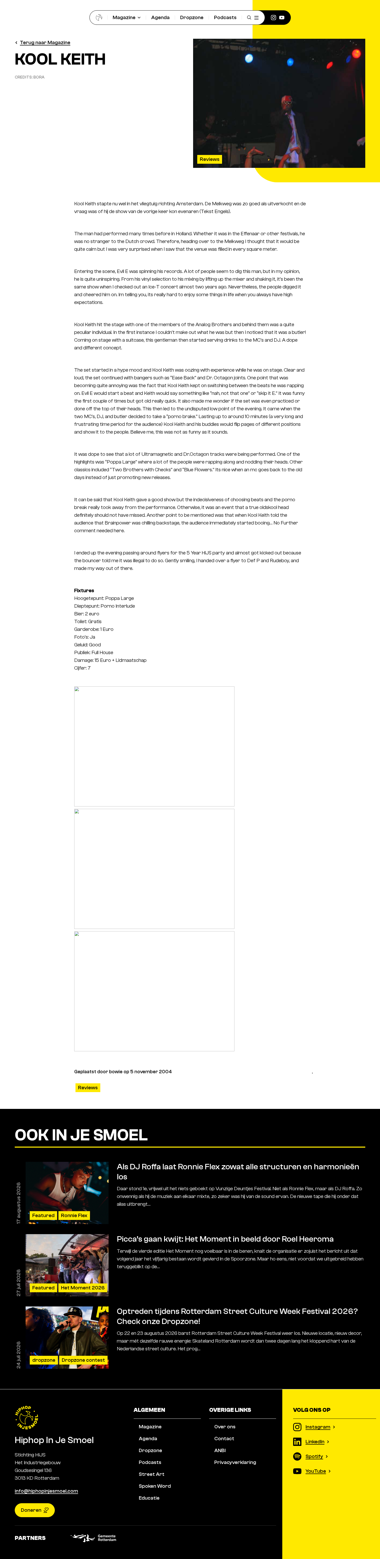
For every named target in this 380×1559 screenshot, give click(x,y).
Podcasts (225, 17)
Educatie (149, 1498)
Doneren (31, 1510)
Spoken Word (155, 1486)
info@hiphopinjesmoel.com (46, 1491)
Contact (224, 1439)
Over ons (224, 1427)
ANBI (220, 1450)
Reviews (209, 159)
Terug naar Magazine (45, 42)
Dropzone (191, 17)
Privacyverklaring (235, 1462)
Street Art (151, 1474)
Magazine (124, 17)
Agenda (160, 17)
